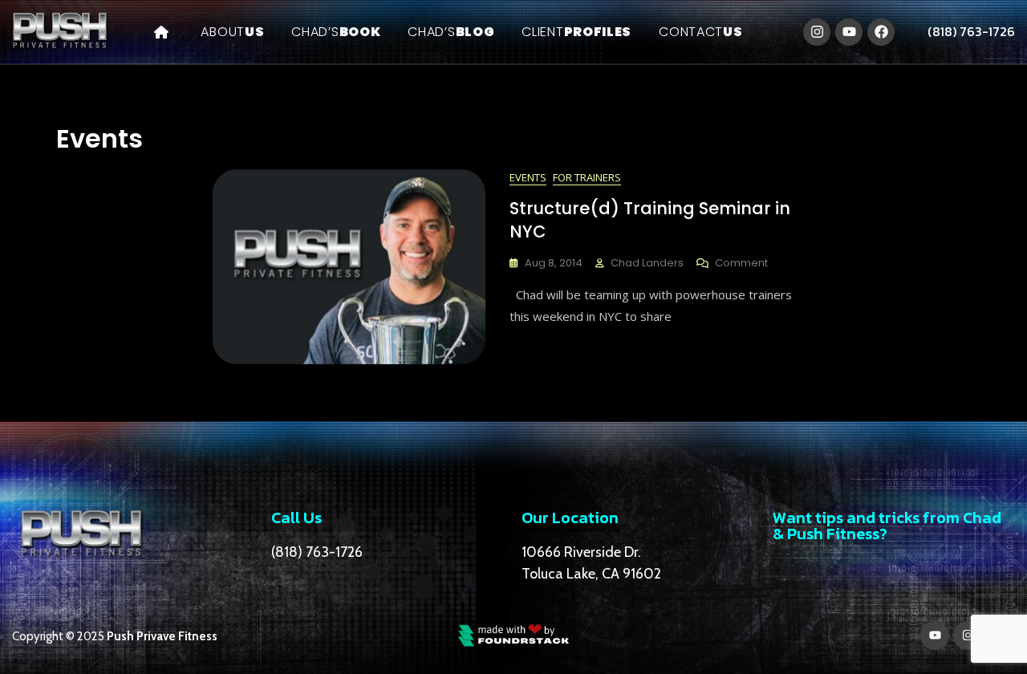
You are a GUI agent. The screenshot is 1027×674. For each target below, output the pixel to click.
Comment (741, 262)
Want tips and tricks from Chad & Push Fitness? (887, 526)
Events (527, 177)
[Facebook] (881, 32)
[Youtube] (849, 32)
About (232, 31)
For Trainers (587, 177)
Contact (700, 31)
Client (576, 31)
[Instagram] (816, 32)
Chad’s (335, 31)
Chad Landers (647, 262)
